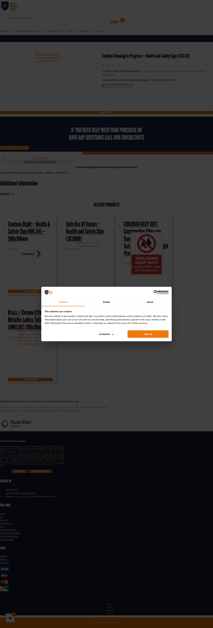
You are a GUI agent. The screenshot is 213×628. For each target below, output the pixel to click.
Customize (104, 334)
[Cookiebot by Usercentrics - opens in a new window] (156, 292)
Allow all (148, 334)
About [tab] (150, 302)
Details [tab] (106, 302)
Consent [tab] (63, 302)
